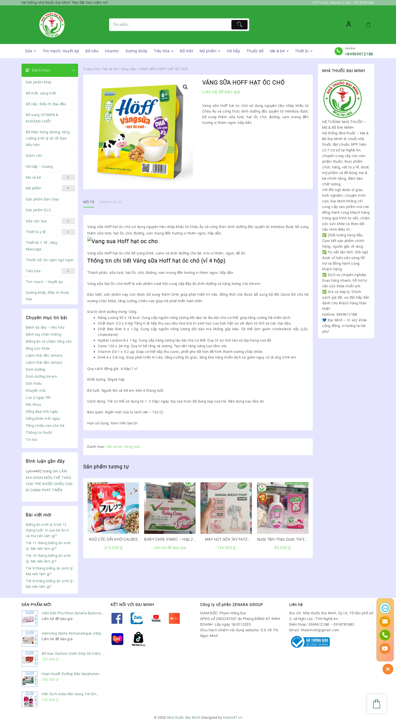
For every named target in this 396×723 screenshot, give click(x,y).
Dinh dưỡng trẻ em (41, 376)
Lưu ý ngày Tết (38, 397)
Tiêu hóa (33, 271)
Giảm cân (34, 156)
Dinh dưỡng (35, 369)
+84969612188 (359, 54)
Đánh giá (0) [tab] (110, 202)
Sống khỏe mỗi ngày (43, 419)
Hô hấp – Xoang (39, 167)
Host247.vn (232, 717)
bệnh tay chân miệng (43, 334)
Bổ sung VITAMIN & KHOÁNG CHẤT (42, 118)
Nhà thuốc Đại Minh (183, 717)
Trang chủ (91, 69)
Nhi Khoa (33, 405)
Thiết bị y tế (36, 232)
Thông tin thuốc (39, 433)
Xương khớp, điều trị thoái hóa (47, 296)
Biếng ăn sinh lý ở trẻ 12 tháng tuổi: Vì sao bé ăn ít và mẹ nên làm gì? (47, 530)
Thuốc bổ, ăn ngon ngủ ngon (50, 260)
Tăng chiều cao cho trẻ (45, 426)
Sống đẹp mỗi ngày (42, 412)
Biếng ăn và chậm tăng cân (49, 341)
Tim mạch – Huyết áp (44, 282)
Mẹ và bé (33, 177)
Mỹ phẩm (33, 188)
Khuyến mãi (36, 390)
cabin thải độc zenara (44, 355)
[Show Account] (348, 25)
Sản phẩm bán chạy (42, 199)
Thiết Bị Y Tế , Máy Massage (41, 246)
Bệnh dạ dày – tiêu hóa (45, 327)
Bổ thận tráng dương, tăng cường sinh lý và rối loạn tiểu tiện (48, 138)
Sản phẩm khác (39, 82)
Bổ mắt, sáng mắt (41, 93)
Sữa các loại (36, 221)
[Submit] (239, 24)
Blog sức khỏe (38, 348)
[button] (185, 87)
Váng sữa (128, 69)
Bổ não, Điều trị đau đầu (46, 104)
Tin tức (32, 440)
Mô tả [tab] (88, 202)
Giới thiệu (34, 383)
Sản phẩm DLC (38, 210)
